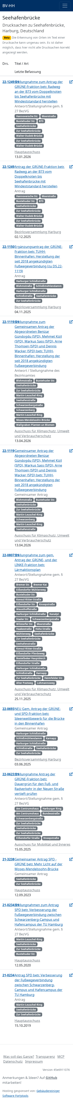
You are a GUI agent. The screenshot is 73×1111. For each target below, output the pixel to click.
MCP (60, 1056)
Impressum (34, 1061)
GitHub (51, 1077)
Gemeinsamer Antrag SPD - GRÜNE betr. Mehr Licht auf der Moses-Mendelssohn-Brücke (38, 864)
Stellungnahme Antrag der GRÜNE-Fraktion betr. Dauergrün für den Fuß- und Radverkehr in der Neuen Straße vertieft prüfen (39, 784)
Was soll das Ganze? (18, 1056)
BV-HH (8, 5)
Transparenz (45, 1056)
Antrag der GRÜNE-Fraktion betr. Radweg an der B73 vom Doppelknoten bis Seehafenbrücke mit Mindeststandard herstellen (39, 176)
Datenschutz (13, 1061)
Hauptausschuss (27, 152)
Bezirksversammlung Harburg (38, 232)
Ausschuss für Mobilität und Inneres (42, 844)
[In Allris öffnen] (71, 82)
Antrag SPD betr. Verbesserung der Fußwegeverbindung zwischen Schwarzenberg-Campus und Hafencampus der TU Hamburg (38, 985)
